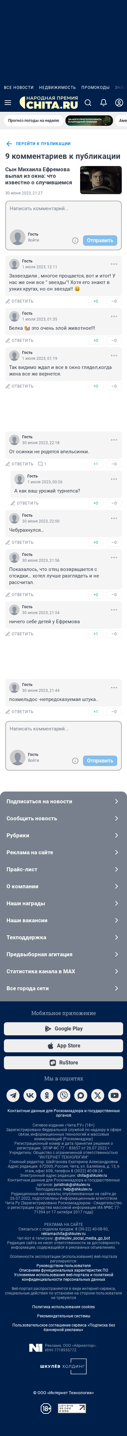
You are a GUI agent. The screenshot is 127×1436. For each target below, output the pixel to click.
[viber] (63, 1095)
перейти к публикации (43, 144)
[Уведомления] (103, 102)
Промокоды (95, 87)
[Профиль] (119, 102)
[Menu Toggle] (8, 102)
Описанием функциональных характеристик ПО (63, 1270)
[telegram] (13, 1095)
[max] (80, 1095)
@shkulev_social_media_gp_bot (82, 1238)
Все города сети (28, 988)
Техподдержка (26, 937)
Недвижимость (57, 87)
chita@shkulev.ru (92, 1175)
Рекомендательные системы (63, 1316)
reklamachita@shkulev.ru (63, 1233)
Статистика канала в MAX (41, 971)
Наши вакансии (27, 920)
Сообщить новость (32, 818)
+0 (95, 301)
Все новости (19, 87)
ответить (23, 301)
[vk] (29, 1095)
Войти (33, 240)
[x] (97, 1095)
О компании (22, 886)
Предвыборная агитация (40, 954)
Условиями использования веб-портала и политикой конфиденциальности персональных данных (63, 1277)
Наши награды (26, 903)
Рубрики (18, 835)
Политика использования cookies (63, 1307)
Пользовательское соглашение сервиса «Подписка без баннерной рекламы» (63, 1327)
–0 (114, 301)
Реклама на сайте (30, 852)
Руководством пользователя (63, 1265)
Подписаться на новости (39, 801)
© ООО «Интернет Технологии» (63, 1392)
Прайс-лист (22, 869)
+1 (95, 463)
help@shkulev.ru (78, 1189)
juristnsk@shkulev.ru (72, 1184)
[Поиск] (88, 102)
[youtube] (114, 1095)
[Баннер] (89, 120)
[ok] (46, 1095)
